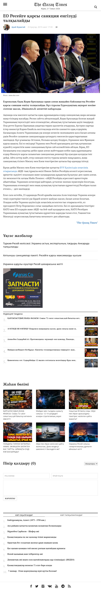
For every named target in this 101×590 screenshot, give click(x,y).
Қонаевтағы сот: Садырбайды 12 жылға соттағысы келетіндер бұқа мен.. (41, 360)
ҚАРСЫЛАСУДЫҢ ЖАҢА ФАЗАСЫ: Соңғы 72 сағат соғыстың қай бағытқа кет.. (43, 318)
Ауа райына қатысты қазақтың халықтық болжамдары (34, 526)
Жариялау (10, 498)
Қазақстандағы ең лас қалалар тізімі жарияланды (31, 537)
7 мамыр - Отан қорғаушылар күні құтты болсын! (32, 571)
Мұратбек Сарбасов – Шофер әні (23, 531)
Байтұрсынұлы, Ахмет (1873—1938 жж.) (26, 520)
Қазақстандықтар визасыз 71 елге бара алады (29, 565)
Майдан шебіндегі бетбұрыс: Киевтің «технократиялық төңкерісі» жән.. (41, 350)
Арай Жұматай (18, 27)
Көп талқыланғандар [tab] (71, 515)
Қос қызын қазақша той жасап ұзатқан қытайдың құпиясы (36, 548)
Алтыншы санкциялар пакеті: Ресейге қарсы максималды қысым (42, 255)
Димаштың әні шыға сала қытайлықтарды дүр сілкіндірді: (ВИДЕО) (40, 560)
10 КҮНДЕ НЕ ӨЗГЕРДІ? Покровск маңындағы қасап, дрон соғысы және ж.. (42, 329)
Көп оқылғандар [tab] (24, 515)
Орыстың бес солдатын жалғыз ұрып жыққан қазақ (32, 543)
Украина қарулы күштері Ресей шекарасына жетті (33, 264)
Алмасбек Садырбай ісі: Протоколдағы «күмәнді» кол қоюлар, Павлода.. (41, 339)
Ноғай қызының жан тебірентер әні (25, 554)
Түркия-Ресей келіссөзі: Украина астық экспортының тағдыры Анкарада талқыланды (46, 245)
